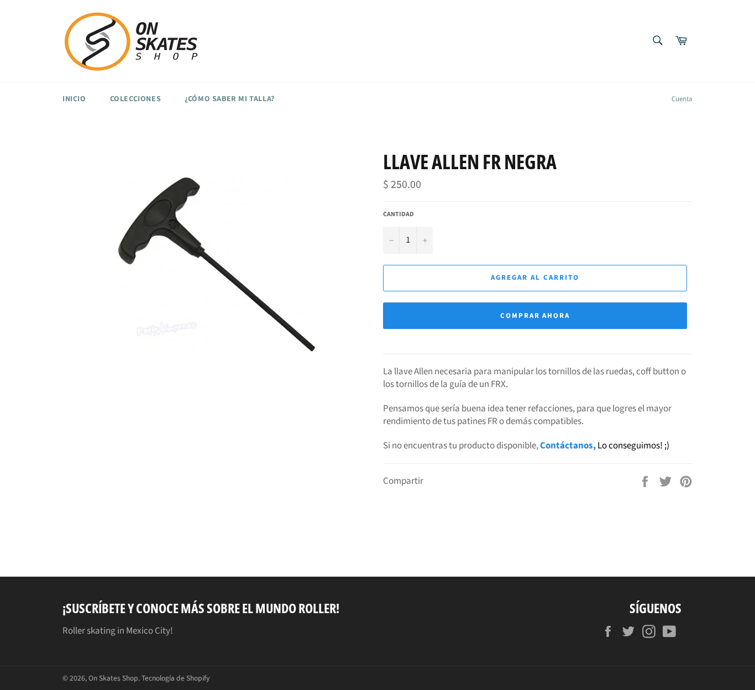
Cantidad (398, 214)
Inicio (74, 98)
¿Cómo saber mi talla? (230, 98)
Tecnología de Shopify (175, 678)
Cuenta (682, 99)
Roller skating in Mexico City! (117, 630)
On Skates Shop (113, 678)
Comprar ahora (535, 316)
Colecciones (135, 98)
